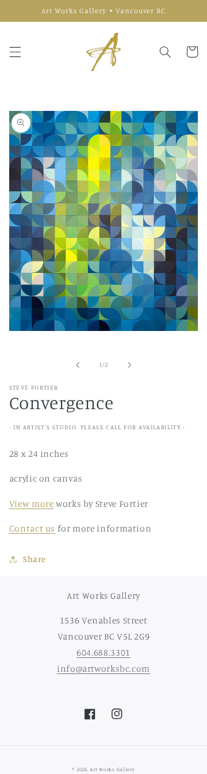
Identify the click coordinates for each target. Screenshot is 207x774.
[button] (15, 51)
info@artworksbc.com (103, 668)
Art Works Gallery (112, 769)
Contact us (32, 528)
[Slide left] (77, 365)
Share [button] (34, 559)
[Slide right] (129, 365)
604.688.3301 (103, 652)
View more (31, 503)
